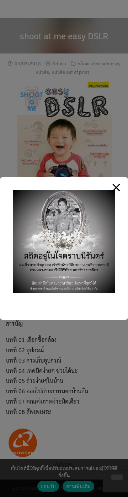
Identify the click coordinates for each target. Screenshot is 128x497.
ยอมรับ (48, 486)
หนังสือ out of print (70, 71)
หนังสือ (42, 71)
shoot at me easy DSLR (64, 36)
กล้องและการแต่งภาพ (98, 63)
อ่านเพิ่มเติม (78, 486)
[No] (117, 477)
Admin (59, 63)
